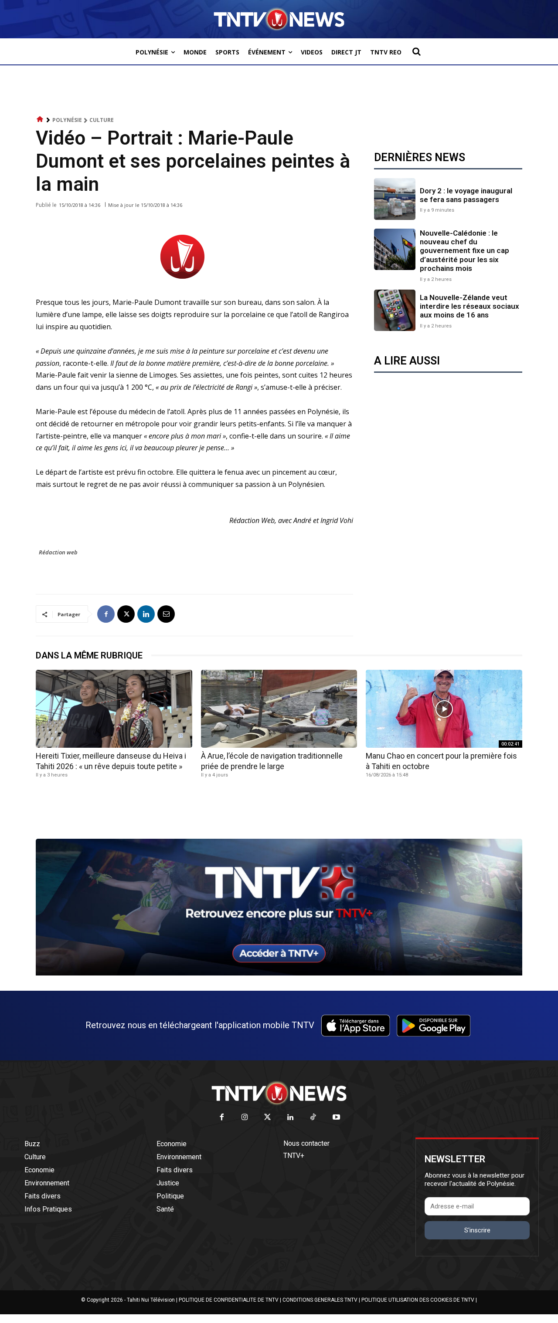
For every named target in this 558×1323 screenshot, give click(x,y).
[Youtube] (336, 1117)
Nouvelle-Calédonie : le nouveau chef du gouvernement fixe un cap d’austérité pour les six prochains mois (464, 251)
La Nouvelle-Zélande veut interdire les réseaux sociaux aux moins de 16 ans (469, 306)
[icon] (40, 119)
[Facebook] (106, 614)
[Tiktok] (313, 1117)
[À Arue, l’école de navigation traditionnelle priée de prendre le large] (279, 709)
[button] (416, 51)
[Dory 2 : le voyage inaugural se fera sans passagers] (394, 198)
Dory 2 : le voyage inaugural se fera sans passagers (466, 195)
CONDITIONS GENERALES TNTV (319, 1300)
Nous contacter (306, 1143)
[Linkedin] (146, 614)
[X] (126, 614)
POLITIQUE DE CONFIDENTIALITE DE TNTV (229, 1300)
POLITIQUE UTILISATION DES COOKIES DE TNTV (417, 1300)
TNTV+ (293, 1155)
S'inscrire (477, 1230)
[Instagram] (244, 1117)
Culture (101, 120)
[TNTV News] (279, 1093)
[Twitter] (268, 1117)
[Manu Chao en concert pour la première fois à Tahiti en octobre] (444, 709)
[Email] (166, 614)
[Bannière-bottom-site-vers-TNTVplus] (279, 973)
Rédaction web (58, 552)
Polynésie (67, 120)
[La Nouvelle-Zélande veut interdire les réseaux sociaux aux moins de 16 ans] (394, 310)
